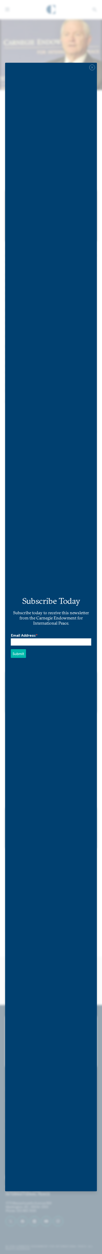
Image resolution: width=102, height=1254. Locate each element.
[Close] (92, 67)
